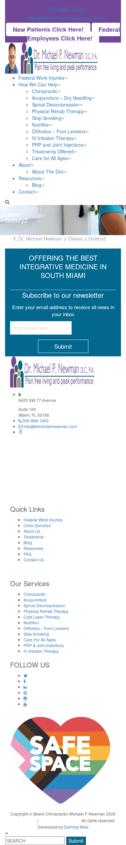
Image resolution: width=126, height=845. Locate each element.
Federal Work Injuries (41, 77)
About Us (32, 531)
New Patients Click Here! (48, 29)
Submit (76, 840)
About (24, 164)
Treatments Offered (52, 151)
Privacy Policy (23, 820)
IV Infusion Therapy (53, 138)
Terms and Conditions (59, 820)
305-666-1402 (65, 9)
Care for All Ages (50, 158)
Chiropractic (44, 91)
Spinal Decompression (56, 104)
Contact (26, 191)
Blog (36, 185)
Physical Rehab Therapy (58, 111)
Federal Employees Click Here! (73, 34)
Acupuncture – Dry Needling (62, 97)
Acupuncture (35, 600)
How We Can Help (37, 84)
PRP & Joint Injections (44, 645)
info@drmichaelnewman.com (66, 17)
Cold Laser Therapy (42, 617)
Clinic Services (37, 525)
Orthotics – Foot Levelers (59, 131)
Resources (29, 178)
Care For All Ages (40, 639)
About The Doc (48, 171)
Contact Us (34, 559)
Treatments (34, 537)
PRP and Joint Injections (58, 144)
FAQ (27, 554)
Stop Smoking (46, 118)
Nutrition (41, 124)
